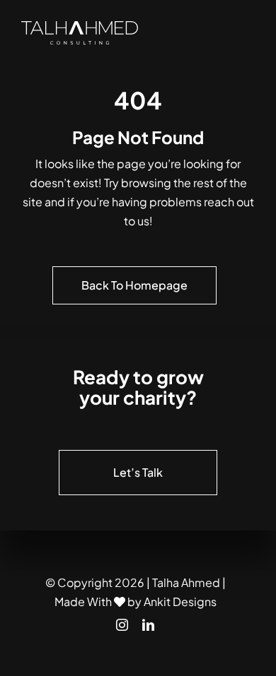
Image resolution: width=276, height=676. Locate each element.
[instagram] (122, 625)
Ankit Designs (180, 601)
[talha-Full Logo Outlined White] (79, 26)
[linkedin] (148, 625)
